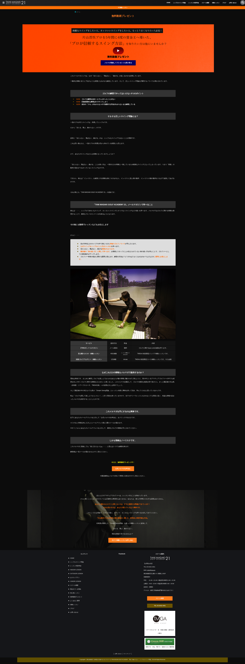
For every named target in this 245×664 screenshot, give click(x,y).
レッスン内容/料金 (194, 2)
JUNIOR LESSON (75, 581)
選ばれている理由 (75, 589)
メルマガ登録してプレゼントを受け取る (118, 63)
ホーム (78, 12)
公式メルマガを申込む (123, 468)
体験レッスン (216, 2)
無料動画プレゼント (76, 597)
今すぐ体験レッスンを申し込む (122, 540)
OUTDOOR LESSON (76, 573)
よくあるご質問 (75, 600)
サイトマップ (127, 653)
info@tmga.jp (151, 570)
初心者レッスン (75, 593)
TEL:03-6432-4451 (160, 605)
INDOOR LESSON (75, 569)
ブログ (224, 2)
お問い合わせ (232, 2)
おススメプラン (75, 577)
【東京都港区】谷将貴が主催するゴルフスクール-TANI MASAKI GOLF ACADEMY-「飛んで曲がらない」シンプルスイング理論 (118, 659)
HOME (168, 2)
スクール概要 (205, 2)
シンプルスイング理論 (179, 2)
